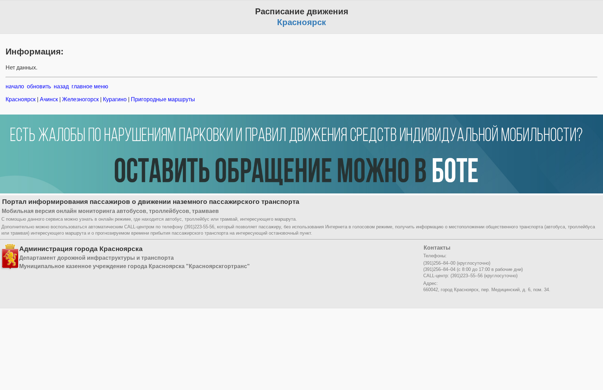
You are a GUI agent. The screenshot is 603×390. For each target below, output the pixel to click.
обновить (39, 86)
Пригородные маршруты (162, 99)
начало (15, 86)
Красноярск (21, 99)
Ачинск (48, 99)
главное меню (90, 86)
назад (61, 86)
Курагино (115, 99)
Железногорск (80, 99)
